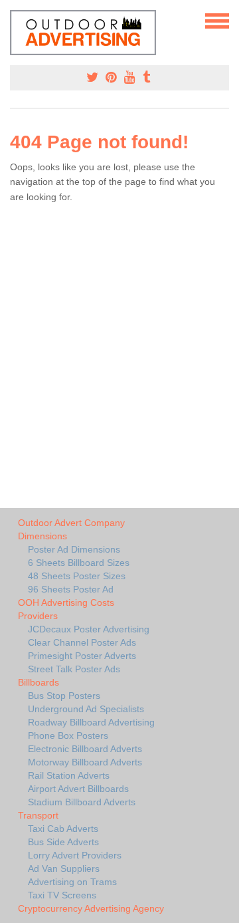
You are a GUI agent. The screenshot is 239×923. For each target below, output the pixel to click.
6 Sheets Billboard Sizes (78, 562)
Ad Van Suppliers (64, 868)
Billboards (38, 682)
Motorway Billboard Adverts (85, 762)
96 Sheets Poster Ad (71, 589)
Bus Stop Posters (64, 695)
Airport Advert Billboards (78, 788)
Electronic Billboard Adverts (85, 748)
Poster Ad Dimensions (74, 549)
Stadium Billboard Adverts (81, 802)
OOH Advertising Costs (66, 602)
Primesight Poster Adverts (82, 655)
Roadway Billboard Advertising (91, 722)
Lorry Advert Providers (74, 855)
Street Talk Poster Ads (74, 669)
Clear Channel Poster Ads (82, 642)
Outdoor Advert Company (71, 522)
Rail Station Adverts (69, 775)
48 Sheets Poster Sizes (76, 576)
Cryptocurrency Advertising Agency (91, 908)
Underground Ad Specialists (86, 709)
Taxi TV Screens (62, 895)
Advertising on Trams (72, 881)
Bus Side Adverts (63, 842)
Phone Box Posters (68, 735)
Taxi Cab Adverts (63, 828)
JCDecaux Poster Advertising (88, 629)
